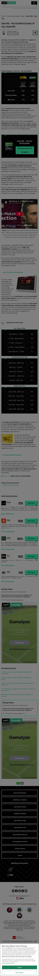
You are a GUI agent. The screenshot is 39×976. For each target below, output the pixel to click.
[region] (19, 959)
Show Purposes (19, 972)
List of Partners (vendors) (8, 963)
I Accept (19, 967)
